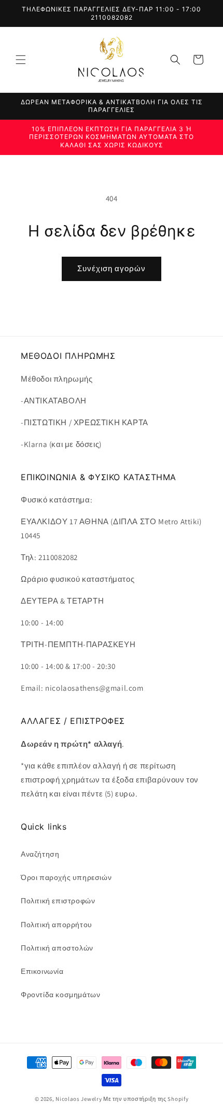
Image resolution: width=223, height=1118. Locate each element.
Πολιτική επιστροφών (58, 900)
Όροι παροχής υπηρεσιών (66, 877)
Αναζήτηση (40, 854)
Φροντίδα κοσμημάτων (60, 994)
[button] (20, 59)
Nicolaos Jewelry (79, 1098)
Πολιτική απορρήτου (56, 924)
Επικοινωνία (42, 971)
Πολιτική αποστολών (57, 948)
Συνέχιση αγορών (111, 268)
